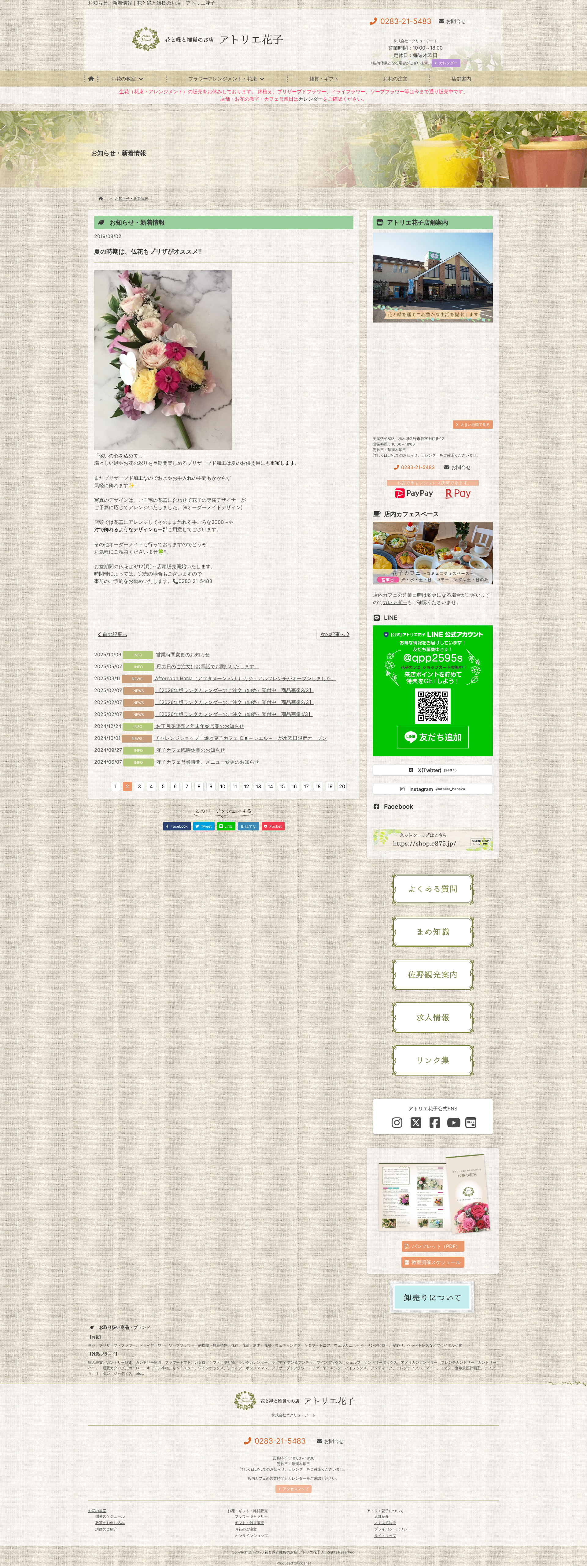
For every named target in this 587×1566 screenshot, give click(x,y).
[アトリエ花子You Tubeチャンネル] (453, 1122)
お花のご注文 (246, 1529)
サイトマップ (385, 1535)
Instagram (437, 789)
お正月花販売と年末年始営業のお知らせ (199, 726)
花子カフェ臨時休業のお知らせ (190, 750)
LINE (392, 455)
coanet (305, 1563)
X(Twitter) (437, 770)
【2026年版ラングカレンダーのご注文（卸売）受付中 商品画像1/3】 (234, 714)
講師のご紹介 (106, 1529)
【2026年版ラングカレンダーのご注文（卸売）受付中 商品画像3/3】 (234, 690)
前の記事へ (114, 634)
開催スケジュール (110, 1516)
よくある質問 (385, 1522)
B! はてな (248, 826)
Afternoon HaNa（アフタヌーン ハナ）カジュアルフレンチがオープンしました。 (244, 678)
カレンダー (310, 99)
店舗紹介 (381, 1516)
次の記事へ (333, 634)
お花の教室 (123, 79)
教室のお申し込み (110, 1522)
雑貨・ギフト (324, 79)
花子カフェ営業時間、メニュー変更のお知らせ (207, 762)
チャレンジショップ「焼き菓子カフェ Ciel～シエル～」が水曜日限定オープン (240, 738)
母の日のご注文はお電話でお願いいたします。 (207, 666)
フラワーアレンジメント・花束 (222, 79)
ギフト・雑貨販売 (249, 1522)
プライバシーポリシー (392, 1529)
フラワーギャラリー (251, 1516)
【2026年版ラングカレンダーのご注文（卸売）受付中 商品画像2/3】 (234, 702)
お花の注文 (395, 79)
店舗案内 (461, 79)
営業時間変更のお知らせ (182, 654)
